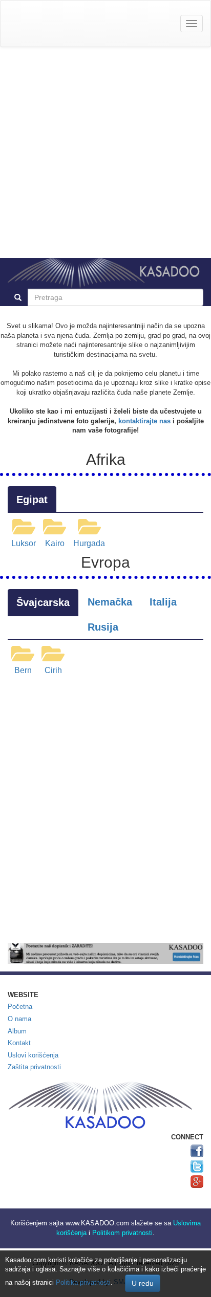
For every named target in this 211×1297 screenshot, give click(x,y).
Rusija (103, 627)
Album (17, 1031)
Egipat (32, 499)
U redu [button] (143, 1283)
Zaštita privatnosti (34, 1067)
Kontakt (19, 1043)
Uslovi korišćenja (33, 1055)
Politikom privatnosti (122, 1233)
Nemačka (110, 602)
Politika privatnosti (83, 1282)
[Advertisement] (105, 152)
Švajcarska (43, 602)
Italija (163, 602)
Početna (20, 1006)
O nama (19, 1019)
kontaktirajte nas (144, 421)
